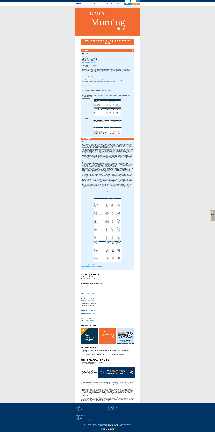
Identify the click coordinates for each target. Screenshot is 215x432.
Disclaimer (83, 427)
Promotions (113, 3)
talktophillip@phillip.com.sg (113, 407)
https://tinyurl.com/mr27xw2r (89, 286)
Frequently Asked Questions (80, 415)
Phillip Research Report (83, 6)
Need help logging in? (79, 410)
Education (107, 3)
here (86, 353)
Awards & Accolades (111, 410)
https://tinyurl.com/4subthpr (89, 280)
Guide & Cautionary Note (113, 427)
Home (77, 6)
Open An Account (136, 3)
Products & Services (88, 3)
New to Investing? (79, 416)
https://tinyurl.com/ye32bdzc (89, 300)
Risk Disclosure (96, 427)
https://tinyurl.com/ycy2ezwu (89, 306)
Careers (109, 411)
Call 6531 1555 (111, 406)
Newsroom (110, 414)
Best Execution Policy (122, 427)
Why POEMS (78, 406)
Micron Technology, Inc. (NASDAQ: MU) (88, 62)
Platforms (96, 3)
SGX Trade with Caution (80, 414)
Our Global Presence (111, 409)
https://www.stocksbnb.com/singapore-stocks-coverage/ (92, 266)
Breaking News (87, 139)
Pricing (102, 3)
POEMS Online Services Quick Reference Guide (83, 419)
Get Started (119, 3)
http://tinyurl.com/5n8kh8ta (89, 320)
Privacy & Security (90, 427)
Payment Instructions (79, 409)
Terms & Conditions (104, 427)
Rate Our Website (79, 418)
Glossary (77, 417)
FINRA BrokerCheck (79, 420)
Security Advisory (130, 427)
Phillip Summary (88, 51)
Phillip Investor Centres (112, 408)
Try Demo (127, 3)
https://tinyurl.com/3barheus (89, 293)
